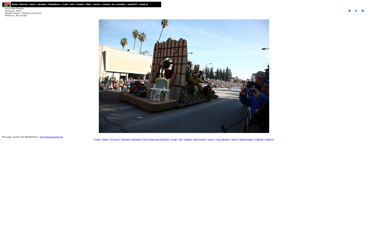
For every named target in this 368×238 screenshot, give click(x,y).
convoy (211, 139)
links (196, 139)
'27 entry (115, 139)
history (105, 139)
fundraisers (136, 139)
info (181, 139)
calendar (125, 139)
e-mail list (258, 139)
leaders (188, 139)
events (202, 139)
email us (269, 139)
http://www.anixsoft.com (51, 137)
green (234, 139)
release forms (246, 139)
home (97, 139)
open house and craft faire (156, 139)
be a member (223, 139)
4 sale (174, 139)
